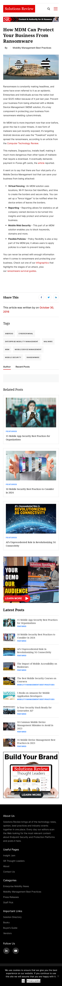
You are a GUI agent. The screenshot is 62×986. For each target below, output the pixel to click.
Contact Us (9, 871)
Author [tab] (7, 366)
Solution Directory (12, 917)
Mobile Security (13, 357)
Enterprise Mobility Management (21, 341)
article (41, 162)
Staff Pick (8, 902)
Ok (23, 981)
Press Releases (11, 897)
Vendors (7, 933)
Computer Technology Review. (23, 143)
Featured (11, 431)
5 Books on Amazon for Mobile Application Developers (33, 694)
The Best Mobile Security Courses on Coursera (36, 680)
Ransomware (33, 357)
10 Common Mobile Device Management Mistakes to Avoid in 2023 (35, 725)
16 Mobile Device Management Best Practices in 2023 (36, 741)
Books (6, 922)
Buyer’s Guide (10, 927)
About (6, 866)
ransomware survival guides (21, 270)
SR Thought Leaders (13, 860)
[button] (31, 67)
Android (9, 333)
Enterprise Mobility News (16, 886)
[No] (58, 976)
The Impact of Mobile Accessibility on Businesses (37, 665)
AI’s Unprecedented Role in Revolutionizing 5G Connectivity (31, 544)
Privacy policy (33, 981)
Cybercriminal (26, 333)
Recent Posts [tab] (23, 366)
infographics (42, 262)
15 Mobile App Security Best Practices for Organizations (28, 438)
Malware (48, 341)
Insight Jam (9, 855)
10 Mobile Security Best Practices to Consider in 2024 (30, 491)
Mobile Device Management (28, 349)
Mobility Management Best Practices (32, 47)
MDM (7, 349)
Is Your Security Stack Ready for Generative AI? (34, 709)
